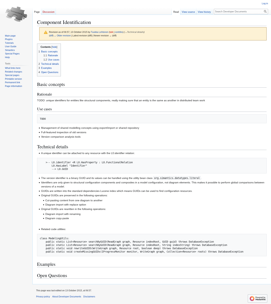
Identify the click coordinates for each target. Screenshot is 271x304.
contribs (119, 32)
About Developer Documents (66, 296)
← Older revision (62, 35)
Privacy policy (43, 296)
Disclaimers (89, 296)
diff (51, 35)
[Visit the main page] (16, 15)
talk (111, 32)
